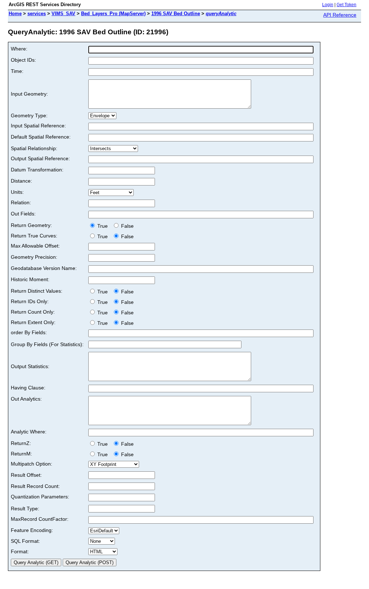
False (127, 226)
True (103, 226)
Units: (17, 192)
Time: (17, 71)
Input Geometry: (29, 94)
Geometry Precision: (34, 257)
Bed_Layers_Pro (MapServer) (113, 13)
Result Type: (25, 508)
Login (327, 5)
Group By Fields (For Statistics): (47, 344)
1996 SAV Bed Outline (175, 13)
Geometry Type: (29, 115)
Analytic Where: (28, 432)
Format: (20, 551)
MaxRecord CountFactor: (39, 519)
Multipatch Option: (31, 464)
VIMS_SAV (63, 13)
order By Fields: (29, 332)
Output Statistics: (30, 366)
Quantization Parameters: (40, 496)
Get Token (346, 5)
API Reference (339, 15)
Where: (19, 49)
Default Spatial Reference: (41, 137)
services (36, 13)
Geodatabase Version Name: (44, 268)
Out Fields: (23, 214)
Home (15, 13)
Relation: (21, 202)
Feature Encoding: (32, 530)
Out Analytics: (26, 399)
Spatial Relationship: (34, 148)
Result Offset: (26, 475)
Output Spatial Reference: (40, 158)
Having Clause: (28, 388)
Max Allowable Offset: (35, 246)
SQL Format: (25, 541)
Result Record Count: (35, 486)
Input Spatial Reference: (38, 125)
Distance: (21, 181)
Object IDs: (23, 60)
